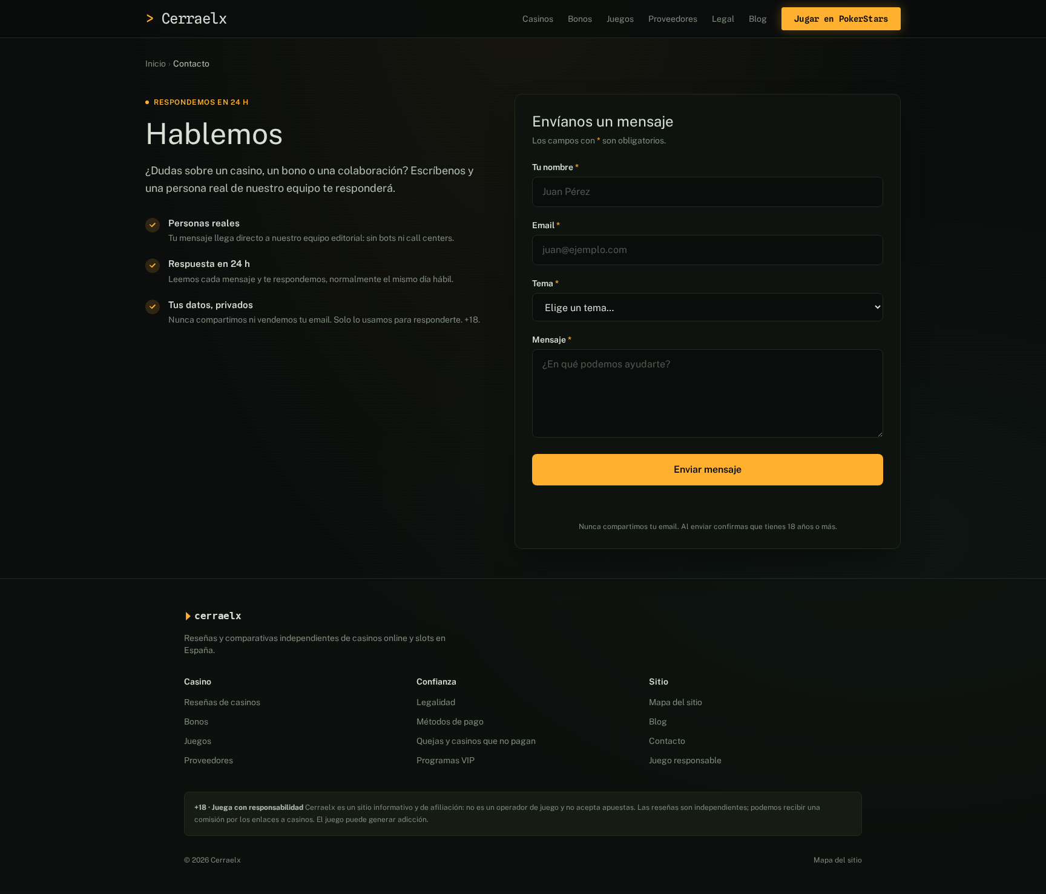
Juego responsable (685, 760)
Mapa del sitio (675, 702)
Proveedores (672, 19)
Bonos (580, 19)
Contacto (667, 741)
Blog (758, 19)
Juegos (620, 19)
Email (546, 225)
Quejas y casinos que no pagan (476, 741)
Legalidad (435, 702)
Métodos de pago (450, 721)
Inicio (155, 63)
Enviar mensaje (708, 469)
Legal (723, 19)
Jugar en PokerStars (841, 19)
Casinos (537, 19)
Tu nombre (555, 167)
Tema (545, 283)
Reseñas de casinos (222, 702)
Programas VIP (445, 760)
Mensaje (551, 339)
